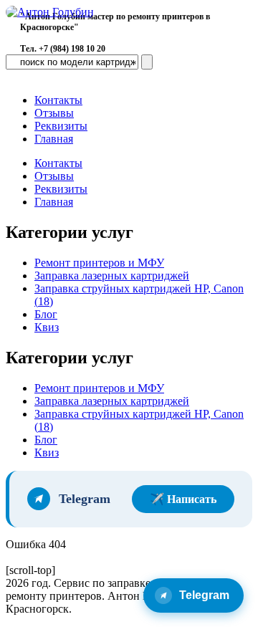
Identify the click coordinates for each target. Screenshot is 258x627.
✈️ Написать (183, 499)
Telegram (204, 595)
